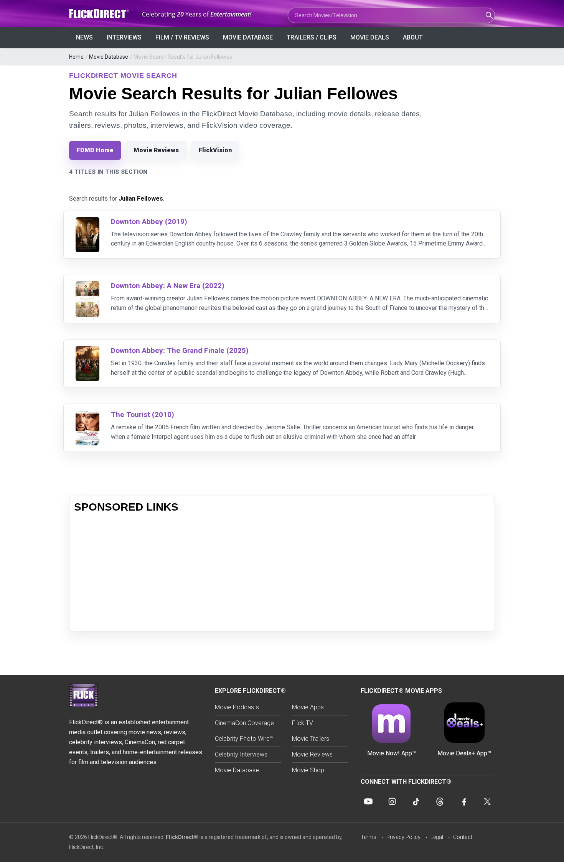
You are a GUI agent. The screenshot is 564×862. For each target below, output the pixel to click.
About (413, 37)
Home (76, 57)
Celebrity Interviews (241, 754)
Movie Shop (308, 770)
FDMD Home (95, 150)
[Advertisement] (282, 572)
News (84, 37)
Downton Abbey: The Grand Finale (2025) (180, 350)
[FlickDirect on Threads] (439, 801)
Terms (368, 837)
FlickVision (215, 150)
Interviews (124, 37)
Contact (462, 837)
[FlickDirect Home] (99, 13)
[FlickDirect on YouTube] (368, 801)
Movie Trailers (310, 738)
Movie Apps (308, 707)
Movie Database (248, 37)
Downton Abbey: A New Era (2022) (167, 285)
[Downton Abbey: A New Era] (87, 286)
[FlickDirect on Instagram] (392, 801)
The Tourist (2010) (142, 414)
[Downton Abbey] (87, 222)
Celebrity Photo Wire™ (244, 738)
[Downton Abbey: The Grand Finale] (87, 350)
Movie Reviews (156, 150)
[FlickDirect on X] (487, 801)
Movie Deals (369, 37)
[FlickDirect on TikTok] (416, 801)
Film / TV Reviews (182, 37)
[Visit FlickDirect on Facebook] (463, 801)
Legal (436, 837)
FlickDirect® (182, 837)
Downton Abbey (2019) (149, 221)
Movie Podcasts (237, 707)
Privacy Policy (403, 837)
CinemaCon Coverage (244, 723)
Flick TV (302, 723)
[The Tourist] (87, 415)
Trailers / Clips (311, 37)
